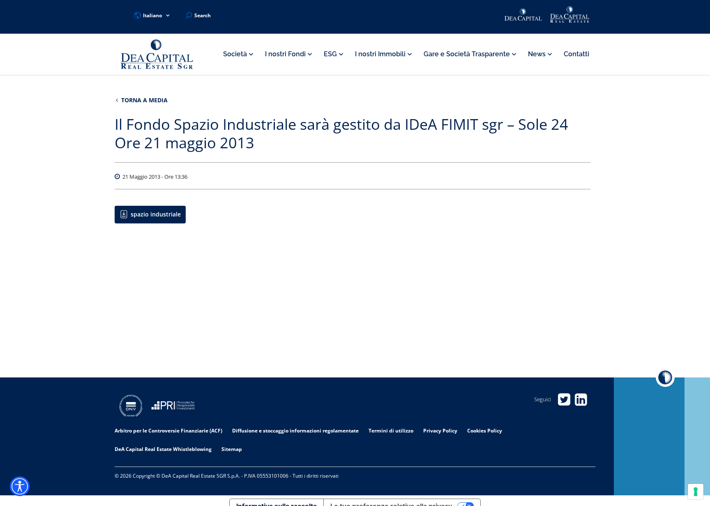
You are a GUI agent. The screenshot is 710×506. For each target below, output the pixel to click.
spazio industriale (156, 214)
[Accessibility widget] (20, 486)
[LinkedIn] (580, 399)
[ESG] (173, 407)
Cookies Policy (484, 430)
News (537, 54)
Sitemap (231, 449)
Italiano (152, 15)
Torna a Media (144, 100)
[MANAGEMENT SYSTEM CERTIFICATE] (131, 407)
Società (236, 54)
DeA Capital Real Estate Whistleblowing (163, 449)
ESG (331, 54)
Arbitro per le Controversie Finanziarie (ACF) (168, 430)
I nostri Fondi (286, 54)
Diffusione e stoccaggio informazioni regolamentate (295, 430)
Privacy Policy (440, 430)
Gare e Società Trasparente (468, 54)
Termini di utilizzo (391, 430)
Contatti (576, 54)
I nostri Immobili (381, 54)
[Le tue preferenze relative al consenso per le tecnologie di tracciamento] (695, 491)
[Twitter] (564, 399)
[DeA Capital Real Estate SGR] (157, 54)
